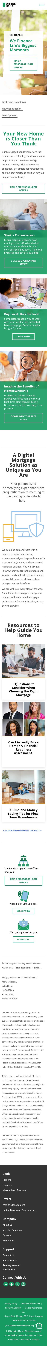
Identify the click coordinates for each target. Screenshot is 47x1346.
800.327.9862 (23, 911)
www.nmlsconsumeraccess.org (20, 1326)
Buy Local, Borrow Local (21, 314)
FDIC (26, 1316)
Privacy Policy (11, 1303)
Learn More (23, 336)
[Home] (9, 5)
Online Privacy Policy (30, 1303)
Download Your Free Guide (23, 418)
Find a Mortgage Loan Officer (23, 64)
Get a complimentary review (23, 262)
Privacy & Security (13, 1308)
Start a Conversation (19, 235)
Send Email (23, 939)
